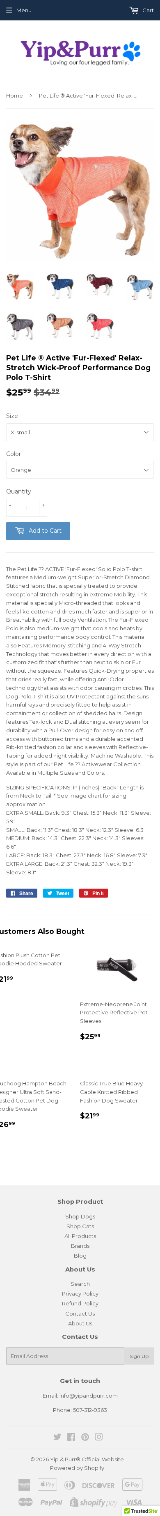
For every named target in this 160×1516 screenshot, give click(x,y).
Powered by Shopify (77, 1468)
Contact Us (80, 1313)
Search (80, 1283)
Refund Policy (80, 1303)
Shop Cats (80, 1226)
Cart (147, 10)
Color (13, 454)
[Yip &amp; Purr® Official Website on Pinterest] (85, 1438)
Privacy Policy (80, 1293)
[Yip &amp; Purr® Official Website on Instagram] (99, 1438)
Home (14, 95)
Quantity (18, 491)
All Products (80, 1236)
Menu (24, 10)
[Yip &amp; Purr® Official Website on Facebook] (71, 1438)
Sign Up (139, 1356)
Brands (80, 1246)
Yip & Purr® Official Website (87, 1459)
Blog (80, 1255)
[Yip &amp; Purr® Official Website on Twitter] (57, 1438)
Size (12, 416)
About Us (80, 1323)
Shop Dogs (80, 1216)
